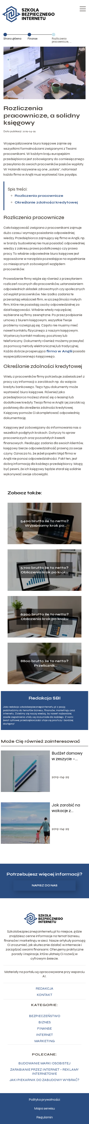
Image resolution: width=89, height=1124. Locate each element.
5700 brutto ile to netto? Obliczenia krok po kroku (44, 570)
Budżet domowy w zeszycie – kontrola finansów (69, 756)
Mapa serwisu (44, 1108)
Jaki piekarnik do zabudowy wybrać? (44, 1080)
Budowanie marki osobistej (44, 1063)
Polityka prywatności (44, 1099)
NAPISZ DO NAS (44, 885)
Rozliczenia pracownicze (39, 196)
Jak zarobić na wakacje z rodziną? (66, 808)
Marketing (44, 1041)
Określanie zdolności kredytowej (46, 202)
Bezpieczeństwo (44, 1016)
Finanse (32, 38)
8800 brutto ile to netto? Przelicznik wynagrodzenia (44, 663)
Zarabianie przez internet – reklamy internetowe (44, 1071)
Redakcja (44, 988)
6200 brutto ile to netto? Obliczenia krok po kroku (45, 616)
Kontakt (44, 995)
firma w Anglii (59, 351)
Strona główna (12, 38)
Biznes (44, 1022)
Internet (44, 1035)
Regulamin (44, 1117)
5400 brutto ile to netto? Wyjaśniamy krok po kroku (45, 523)
